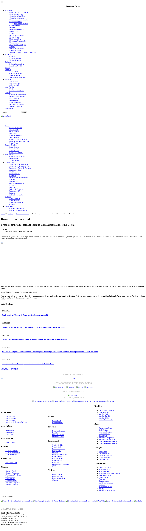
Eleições (12, 179)
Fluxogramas (13, 181)
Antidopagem (9, 108)
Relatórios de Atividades (107, 490)
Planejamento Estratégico (17, 45)
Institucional (9, 10)
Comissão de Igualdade (17, 16)
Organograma (14, 43)
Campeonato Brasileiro (106, 410)
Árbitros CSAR (14, 83)
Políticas (12, 47)
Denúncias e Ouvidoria (17, 96)
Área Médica (9, 155)
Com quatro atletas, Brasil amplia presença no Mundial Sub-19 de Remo (28, 364)
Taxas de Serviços (15, 75)
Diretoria (12, 27)
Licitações (12, 185)
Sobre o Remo (14, 137)
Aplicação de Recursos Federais (16, 422)
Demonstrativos (104, 481)
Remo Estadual (14, 199)
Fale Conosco (14, 98)
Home (3, 214)
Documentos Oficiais (16, 29)
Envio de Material (15, 58)
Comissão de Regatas (16, 18)
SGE (11, 89)
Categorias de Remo (105, 428)
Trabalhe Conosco (15, 106)
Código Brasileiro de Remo (18, 139)
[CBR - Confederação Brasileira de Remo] (6, 116)
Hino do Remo (14, 37)
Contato (12, 56)
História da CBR (15, 39)
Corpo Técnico (14, 174)
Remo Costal (13, 143)
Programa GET (14, 191)
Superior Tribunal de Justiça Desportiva (22, 52)
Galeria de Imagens (15, 128)
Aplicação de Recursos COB (19, 164)
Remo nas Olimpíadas (106, 438)
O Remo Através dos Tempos (19, 141)
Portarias (12, 187)
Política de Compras (16, 189)
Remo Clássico (14, 147)
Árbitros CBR (14, 85)
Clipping (12, 204)
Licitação (102, 485)
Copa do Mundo (104, 412)
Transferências (103, 459)
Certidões (12, 172)
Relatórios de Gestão (16, 195)
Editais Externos (57, 423)
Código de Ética (57, 445)
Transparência (10, 162)
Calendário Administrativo (18, 210)
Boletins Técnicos (11, 451)
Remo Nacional (14, 201)
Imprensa (8, 54)
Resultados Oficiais (15, 66)
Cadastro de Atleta (15, 73)
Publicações (13, 133)
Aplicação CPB (104, 471)
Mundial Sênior (104, 418)
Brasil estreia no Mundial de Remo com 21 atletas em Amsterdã (25, 315)
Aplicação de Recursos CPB (19, 166)
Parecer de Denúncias (21, 24)
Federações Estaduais (16, 35)
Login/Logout (10, 442)
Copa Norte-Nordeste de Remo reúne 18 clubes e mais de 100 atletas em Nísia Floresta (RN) (35, 339)
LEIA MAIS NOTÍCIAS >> (10, 369)
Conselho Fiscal (14, 26)
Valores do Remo (104, 434)
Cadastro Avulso (104, 454)
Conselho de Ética (15, 22)
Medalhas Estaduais (105, 455)
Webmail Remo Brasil (16, 91)
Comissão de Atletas (16, 14)
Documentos (13, 158)
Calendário (9, 206)
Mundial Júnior (104, 414)
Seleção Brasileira (11, 145)
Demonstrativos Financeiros (18, 178)
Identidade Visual (15, 60)
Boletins (8, 62)
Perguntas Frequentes (16, 104)
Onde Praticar (14, 132)
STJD (54, 466)
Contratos (12, 176)
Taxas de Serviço (104, 457)
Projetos (12, 193)
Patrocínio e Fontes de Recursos (20, 168)
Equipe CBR (13, 31)
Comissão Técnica (58, 449)
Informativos (9, 432)
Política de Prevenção (16, 49)
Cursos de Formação (16, 153)
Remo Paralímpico (15, 149)
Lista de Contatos (15, 102)
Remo (7, 126)
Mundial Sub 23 (104, 416)
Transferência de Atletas (17, 77)
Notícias (8, 197)
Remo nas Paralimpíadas (107, 439)
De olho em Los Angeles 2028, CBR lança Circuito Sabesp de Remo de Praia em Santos (33, 327)
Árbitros (8, 79)
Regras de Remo (15, 50)
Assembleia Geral (15, 170)
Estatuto (12, 33)
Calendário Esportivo (16, 208)
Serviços (8, 70)
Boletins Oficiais (11, 454)
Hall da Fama (13, 130)
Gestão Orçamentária (16, 183)
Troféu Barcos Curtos (106, 420)
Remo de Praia (14, 151)
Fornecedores (13, 100)
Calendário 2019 (11, 463)
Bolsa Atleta (13, 72)
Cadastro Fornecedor (12, 473)
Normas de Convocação (17, 41)
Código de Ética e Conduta (18, 12)
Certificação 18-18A (106, 467)
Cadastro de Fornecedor (17, 95)
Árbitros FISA (14, 81)
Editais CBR (56, 421)
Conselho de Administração (18, 20)
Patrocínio (55, 462)
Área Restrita (9, 87)
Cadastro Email (10, 471)
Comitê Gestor (57, 447)
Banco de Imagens (58, 431)
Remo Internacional (16, 202)
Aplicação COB (104, 469)
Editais (7, 68)
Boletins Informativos (16, 64)
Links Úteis (9, 434)
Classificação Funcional (17, 156)
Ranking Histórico (15, 135)
